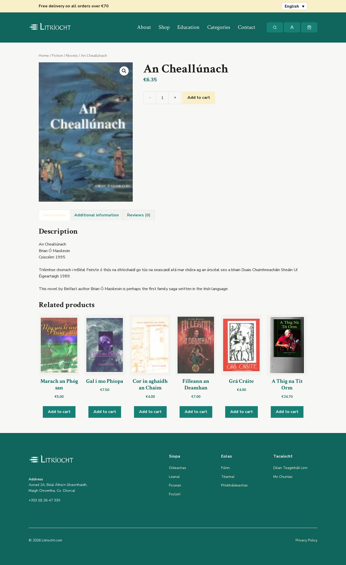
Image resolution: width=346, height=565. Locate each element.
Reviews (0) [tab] (138, 215)
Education (188, 27)
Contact (246, 27)
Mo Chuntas (283, 476)
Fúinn (225, 467)
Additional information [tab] (96, 215)
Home (44, 55)
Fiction (57, 55)
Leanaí (174, 476)
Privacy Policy (306, 540)
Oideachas (177, 467)
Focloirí (174, 494)
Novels (72, 55)
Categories (218, 27)
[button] (124, 71)
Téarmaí (227, 476)
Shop (164, 27)
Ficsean (175, 485)
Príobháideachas (234, 485)
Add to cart (198, 97)
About (144, 27)
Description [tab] (54, 215)
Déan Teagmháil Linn (290, 467)
